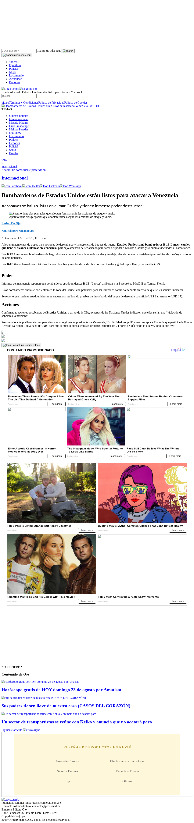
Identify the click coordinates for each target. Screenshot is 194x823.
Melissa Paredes (18, 129)
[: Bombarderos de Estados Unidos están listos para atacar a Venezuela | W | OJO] (51, 106)
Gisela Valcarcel (18, 119)
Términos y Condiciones (23, 102)
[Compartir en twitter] (31, 186)
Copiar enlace (32, 345)
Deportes (14, 82)
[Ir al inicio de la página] (10, 660)
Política (13, 139)
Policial (13, 68)
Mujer (12, 72)
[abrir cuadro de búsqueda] (68, 51)
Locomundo (16, 75)
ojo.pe (5, 102)
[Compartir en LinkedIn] (50, 186)
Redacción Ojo (11, 223)
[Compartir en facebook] (12, 186)
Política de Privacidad (51, 102)
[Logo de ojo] (10, 88)
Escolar (13, 153)
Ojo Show (15, 65)
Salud (12, 149)
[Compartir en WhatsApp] (70, 186)
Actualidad (15, 78)
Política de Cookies (75, 102)
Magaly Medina (18, 122)
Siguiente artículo (12, 730)
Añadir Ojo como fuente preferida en (24, 170)
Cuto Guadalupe (19, 126)
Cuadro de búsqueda (49, 50)
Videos (13, 61)
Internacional (15, 178)
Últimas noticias (18, 115)
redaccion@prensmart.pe (18, 230)
